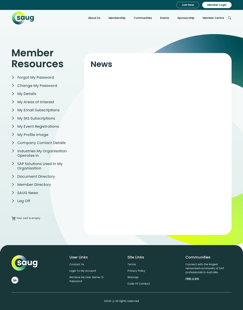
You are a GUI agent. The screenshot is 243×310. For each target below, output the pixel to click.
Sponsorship (185, 18)
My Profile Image (32, 134)
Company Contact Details (41, 142)
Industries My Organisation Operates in (42, 153)
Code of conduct (138, 284)
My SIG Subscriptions (36, 118)
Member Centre (213, 18)
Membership (117, 18)
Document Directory (36, 176)
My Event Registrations (38, 126)
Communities (143, 18)
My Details (26, 93)
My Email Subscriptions (38, 110)
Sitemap (132, 277)
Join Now (188, 5)
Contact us (76, 264)
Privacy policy (136, 271)
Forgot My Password (35, 77)
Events (164, 18)
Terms (131, 264)
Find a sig (192, 279)
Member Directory (34, 184)
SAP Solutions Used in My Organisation (39, 166)
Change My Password (37, 85)
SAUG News (27, 192)
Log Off (23, 200)
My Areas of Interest (35, 102)
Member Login (216, 5)
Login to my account (82, 271)
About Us (94, 18)
